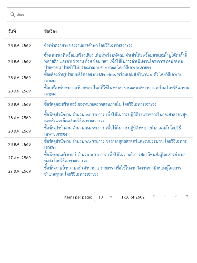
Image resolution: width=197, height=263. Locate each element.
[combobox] (105, 197)
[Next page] (175, 195)
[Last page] (186, 195)
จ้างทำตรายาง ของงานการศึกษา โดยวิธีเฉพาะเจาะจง (88, 45)
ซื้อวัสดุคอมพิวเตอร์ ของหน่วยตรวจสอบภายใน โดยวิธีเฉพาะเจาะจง (100, 104)
